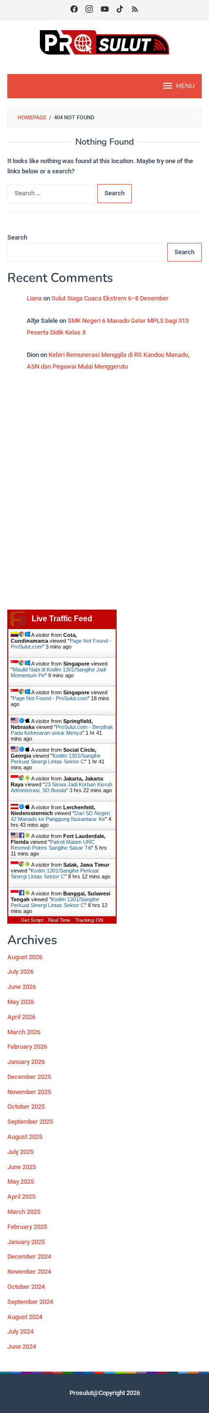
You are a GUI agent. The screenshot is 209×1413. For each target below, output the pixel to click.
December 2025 (29, 1076)
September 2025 (30, 1121)
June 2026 (21, 986)
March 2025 (23, 1211)
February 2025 (27, 1226)
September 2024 (30, 1301)
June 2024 (21, 1346)
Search (17, 237)
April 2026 (21, 1017)
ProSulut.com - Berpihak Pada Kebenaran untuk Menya (62, 730)
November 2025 (29, 1092)
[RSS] (134, 10)
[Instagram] (89, 10)
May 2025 (20, 1181)
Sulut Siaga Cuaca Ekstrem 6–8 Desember (110, 298)
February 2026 (27, 1046)
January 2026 (26, 1061)
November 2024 (29, 1271)
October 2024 (26, 1286)
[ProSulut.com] (104, 41)
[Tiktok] (120, 10)
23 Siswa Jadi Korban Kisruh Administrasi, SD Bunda (61, 787)
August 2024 (24, 1316)
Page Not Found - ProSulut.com (50, 698)
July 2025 (20, 1151)
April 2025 (21, 1196)
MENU (185, 86)
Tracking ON (89, 920)
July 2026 (20, 971)
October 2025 (26, 1106)
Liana (34, 298)
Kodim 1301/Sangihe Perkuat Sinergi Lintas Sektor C (56, 758)
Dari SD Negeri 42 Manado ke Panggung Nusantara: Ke (60, 816)
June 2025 (21, 1167)
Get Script (32, 920)
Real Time (59, 920)
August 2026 (24, 957)
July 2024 (20, 1331)
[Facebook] (74, 10)
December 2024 (29, 1256)
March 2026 (23, 1032)
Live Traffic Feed (62, 618)
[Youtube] (105, 10)
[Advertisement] (104, 495)
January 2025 (26, 1242)
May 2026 (20, 1001)
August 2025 (24, 1136)
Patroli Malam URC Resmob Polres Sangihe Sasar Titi (53, 845)
